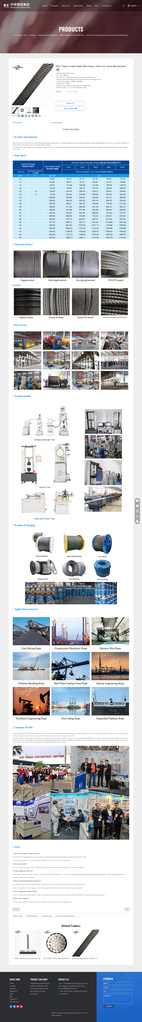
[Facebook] (11, 1006)
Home (44, 6)
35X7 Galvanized (32, 916)
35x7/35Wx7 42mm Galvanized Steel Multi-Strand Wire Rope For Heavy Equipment (56, 958)
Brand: (53, 122)
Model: (15, 122)
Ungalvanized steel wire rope (39, 983)
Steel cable (34, 994)
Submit (109, 1006)
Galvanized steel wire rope (39, 986)
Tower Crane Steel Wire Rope (65, 916)
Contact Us (106, 6)
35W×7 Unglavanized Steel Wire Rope (27, 958)
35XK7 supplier (18, 916)
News (89, 6)
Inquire (68, 103)
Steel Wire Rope (46, 916)
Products (54, 6)
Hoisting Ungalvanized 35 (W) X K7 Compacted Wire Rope (85, 958)
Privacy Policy (14, 1002)
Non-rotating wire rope (37, 991)
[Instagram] (21, 1006)
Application (78, 6)
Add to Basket (69, 109)
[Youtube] (18, 1006)
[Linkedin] (14, 1006)
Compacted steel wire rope (39, 988)
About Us (66, 6)
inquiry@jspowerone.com (68, 988)
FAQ (96, 6)
